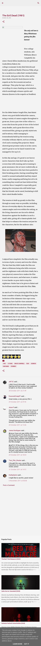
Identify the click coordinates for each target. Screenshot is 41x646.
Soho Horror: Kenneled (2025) (10, 591)
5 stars (10, 363)
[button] (3, 21)
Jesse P (11, 407)
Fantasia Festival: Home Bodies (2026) (13, 623)
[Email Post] (3, 361)
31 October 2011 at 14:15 (17, 469)
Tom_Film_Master (15, 460)
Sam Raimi (6, 366)
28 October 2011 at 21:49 (17, 391)
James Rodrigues (15, 430)
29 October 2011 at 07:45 (17, 402)
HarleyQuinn (13, 475)
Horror (33, 363)
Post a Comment (9, 485)
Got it (26, 644)
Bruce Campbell (19, 363)
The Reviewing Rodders (13, 3)
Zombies (13, 366)
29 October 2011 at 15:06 (17, 425)
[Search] (38, 3)
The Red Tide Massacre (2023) (10, 559)
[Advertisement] (20, 512)
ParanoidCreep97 (15, 396)
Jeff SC (11, 381)
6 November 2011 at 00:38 (18, 480)
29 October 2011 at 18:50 (17, 455)
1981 (4, 363)
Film (28, 363)
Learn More (17, 644)
